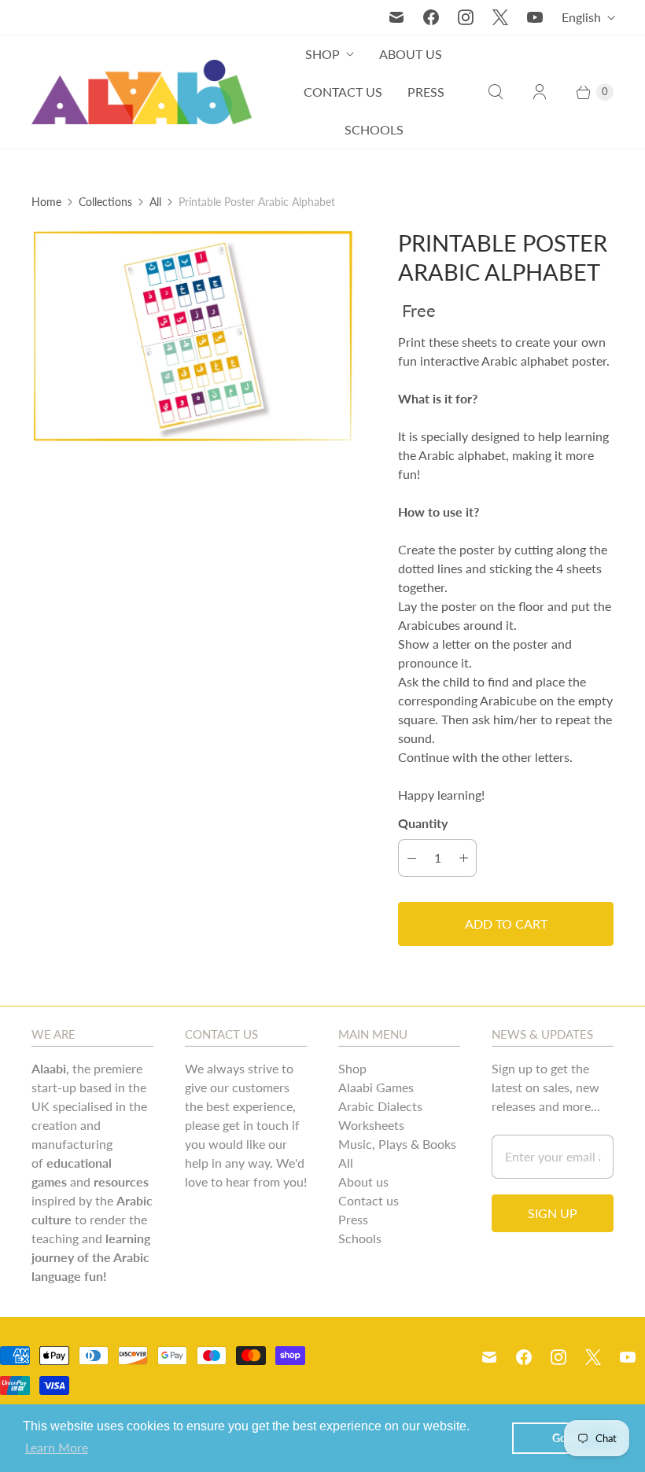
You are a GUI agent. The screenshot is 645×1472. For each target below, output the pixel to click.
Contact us (343, 91)
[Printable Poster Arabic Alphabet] (192, 336)
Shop (322, 53)
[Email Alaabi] (396, 17)
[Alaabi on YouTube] (535, 17)
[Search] (496, 92)
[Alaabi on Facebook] (431, 17)
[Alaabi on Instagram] (465, 17)
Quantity (423, 822)
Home (46, 201)
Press (425, 91)
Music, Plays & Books (397, 1143)
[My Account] (540, 92)
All (155, 201)
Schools (374, 129)
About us (410, 53)
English (581, 16)
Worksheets (371, 1124)
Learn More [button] (56, 1447)
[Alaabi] (141, 92)
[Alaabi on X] (500, 17)
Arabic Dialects (380, 1105)
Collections (105, 201)
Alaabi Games (376, 1087)
